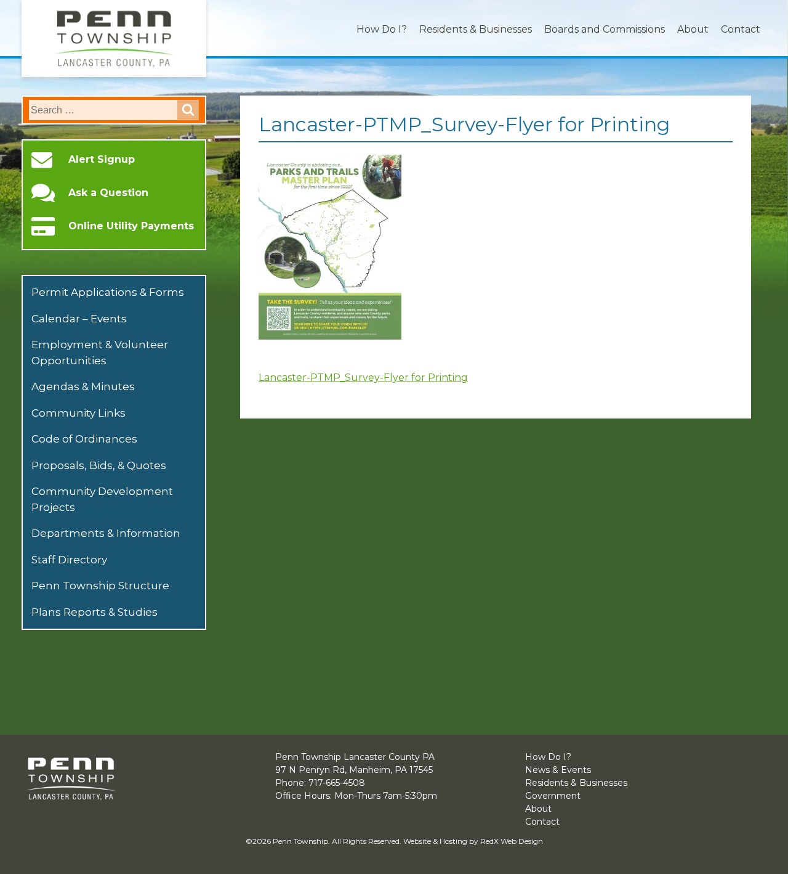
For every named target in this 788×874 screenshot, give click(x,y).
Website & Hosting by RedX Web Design (473, 841)
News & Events (558, 769)
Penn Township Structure (100, 585)
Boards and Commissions (604, 29)
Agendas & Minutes (83, 386)
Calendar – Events (79, 318)
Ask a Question (108, 193)
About (693, 29)
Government (553, 795)
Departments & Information (105, 533)
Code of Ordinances (84, 439)
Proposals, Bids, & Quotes (98, 465)
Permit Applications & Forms (107, 292)
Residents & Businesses (475, 29)
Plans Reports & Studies (94, 612)
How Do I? (381, 29)
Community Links (78, 413)
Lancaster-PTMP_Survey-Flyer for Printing (363, 377)
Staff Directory (69, 559)
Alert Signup (101, 160)
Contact (740, 29)
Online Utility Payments (131, 226)
